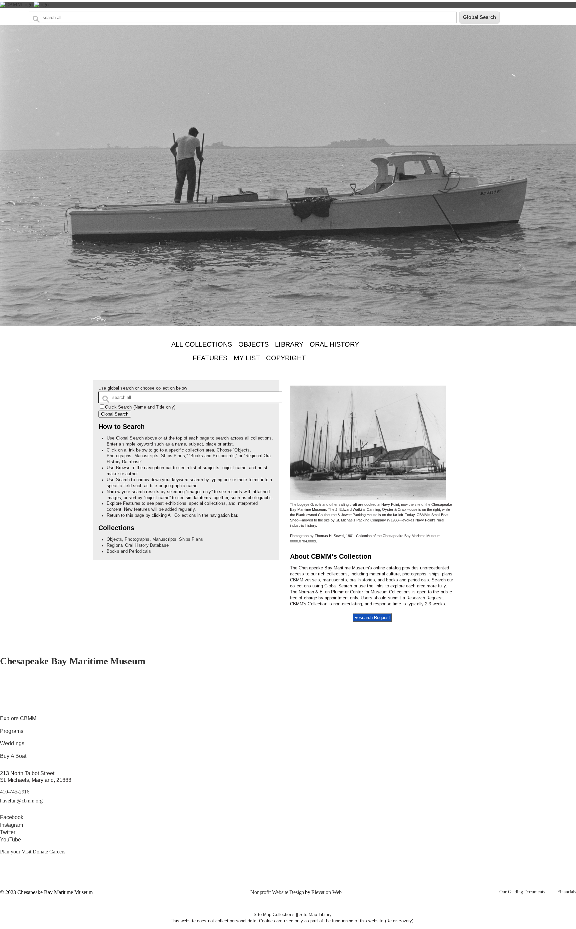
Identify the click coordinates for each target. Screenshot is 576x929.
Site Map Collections (274, 914)
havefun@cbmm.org (21, 800)
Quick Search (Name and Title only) (140, 407)
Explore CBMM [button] (18, 718)
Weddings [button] (12, 743)
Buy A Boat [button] (13, 756)
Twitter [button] (7, 832)
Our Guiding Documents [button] (522, 891)
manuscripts (335, 580)
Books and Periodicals (212, 456)
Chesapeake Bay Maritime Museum (72, 661)
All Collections (201, 344)
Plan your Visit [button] (16, 851)
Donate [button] (41, 851)
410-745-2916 (14, 791)
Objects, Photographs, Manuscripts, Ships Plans (155, 539)
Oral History (334, 344)
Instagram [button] (11, 825)
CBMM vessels (305, 580)
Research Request (424, 598)
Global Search (114, 414)
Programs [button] (11, 731)
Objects (253, 344)
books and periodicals (407, 580)
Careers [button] (57, 851)
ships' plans (441, 574)
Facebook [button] (11, 817)
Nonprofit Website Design (277, 892)
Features (210, 358)
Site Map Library (315, 914)
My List (247, 358)
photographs (414, 574)
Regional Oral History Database (138, 545)
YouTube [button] (10, 839)
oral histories (362, 580)
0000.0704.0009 (303, 541)
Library (289, 344)
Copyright (286, 358)
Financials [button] (566, 891)
